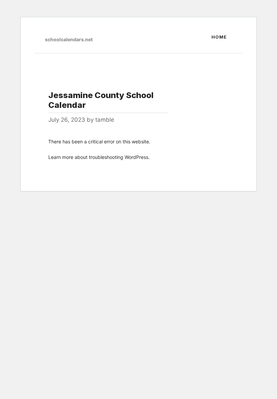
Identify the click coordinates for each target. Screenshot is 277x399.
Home (219, 37)
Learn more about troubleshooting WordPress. (99, 157)
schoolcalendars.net (69, 39)
